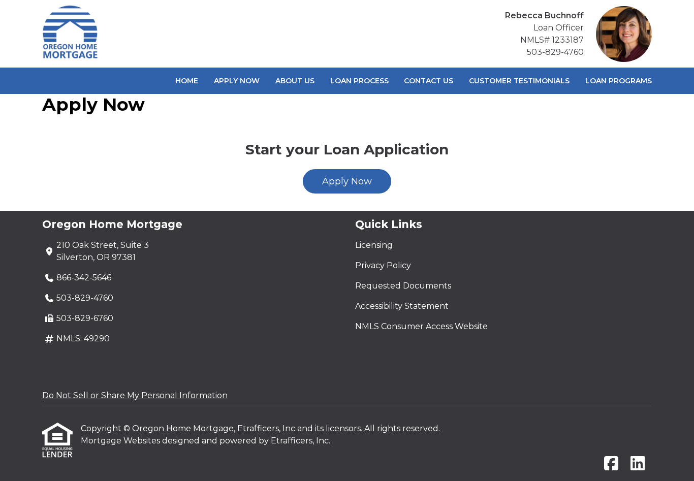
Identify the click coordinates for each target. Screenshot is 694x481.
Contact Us (428, 80)
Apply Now (237, 80)
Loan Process (359, 80)
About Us (294, 80)
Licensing (374, 245)
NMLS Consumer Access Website (421, 326)
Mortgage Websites (121, 440)
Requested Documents (403, 286)
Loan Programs (618, 80)
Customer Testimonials (519, 80)
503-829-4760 (555, 52)
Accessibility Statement (402, 306)
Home (186, 80)
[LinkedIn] (637, 464)
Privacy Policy (383, 265)
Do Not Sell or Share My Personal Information (135, 395)
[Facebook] (611, 464)
